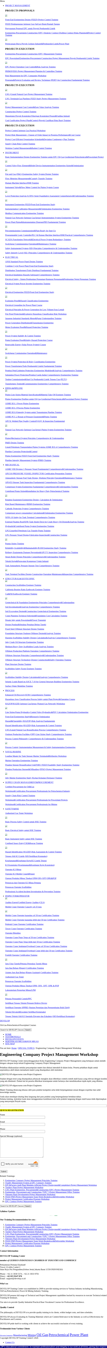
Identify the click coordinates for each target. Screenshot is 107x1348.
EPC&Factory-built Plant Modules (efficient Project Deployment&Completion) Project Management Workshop (51, 1185)
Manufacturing (20, 1335)
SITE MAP (10, 1044)
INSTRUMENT (12, 153)
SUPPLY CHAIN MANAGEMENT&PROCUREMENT (29, 782)
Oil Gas (42, 1335)
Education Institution (6, 1335)
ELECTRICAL (11, 257)
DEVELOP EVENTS (14, 1039)
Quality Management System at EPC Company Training (28, 1183)
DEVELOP (5, 1021)
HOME (8, 1034)
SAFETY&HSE (12, 809)
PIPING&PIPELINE (14, 388)
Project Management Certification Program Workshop (27, 1199)
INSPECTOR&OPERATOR (17, 896)
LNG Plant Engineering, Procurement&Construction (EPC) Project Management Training (42, 1190)
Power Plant (79, 1335)
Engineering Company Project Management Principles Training (31, 1180)
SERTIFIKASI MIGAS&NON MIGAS (22, 1041)
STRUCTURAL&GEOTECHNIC (20, 579)
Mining (32, 1335)
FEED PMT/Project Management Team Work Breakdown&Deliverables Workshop (39, 1197)
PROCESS (9, 690)
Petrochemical (59, 1335)
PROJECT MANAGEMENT (17, 5)
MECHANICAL (12, 465)
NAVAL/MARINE (13, 752)
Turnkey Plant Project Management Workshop (24, 1187)
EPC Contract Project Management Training (23, 1201)
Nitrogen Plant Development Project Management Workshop (30, 1194)
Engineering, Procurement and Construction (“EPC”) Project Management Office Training (42, 1192)
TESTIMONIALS (13, 1037)
